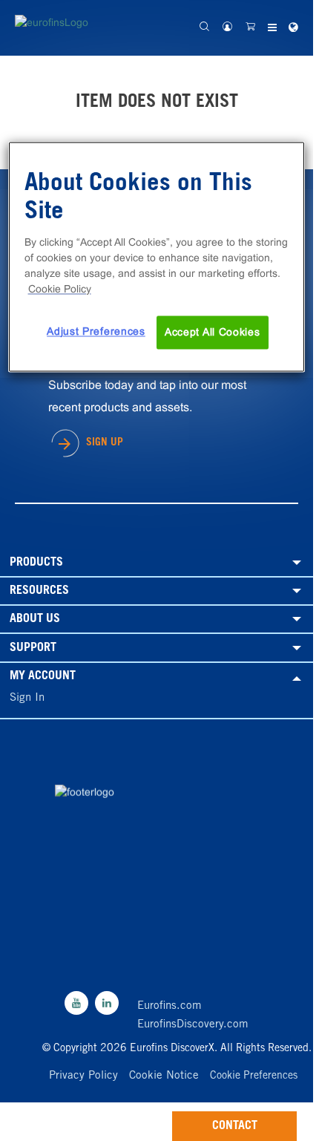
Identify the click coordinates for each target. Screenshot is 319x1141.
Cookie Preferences (253, 1076)
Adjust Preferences (96, 331)
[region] (157, 257)
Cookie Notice (164, 1076)
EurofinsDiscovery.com (193, 1024)
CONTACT (234, 1126)
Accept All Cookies (212, 332)
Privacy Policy (83, 1076)
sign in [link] (27, 698)
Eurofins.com (169, 1006)
